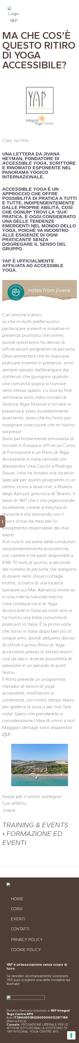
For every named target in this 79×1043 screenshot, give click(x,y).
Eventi (18, 919)
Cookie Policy (26, 949)
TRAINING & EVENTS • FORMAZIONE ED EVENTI (35, 834)
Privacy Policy (27, 939)
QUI (6, 734)
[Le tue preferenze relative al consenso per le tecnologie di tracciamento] (71, 1035)
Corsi (17, 909)
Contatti (20, 929)
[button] (66, 16)
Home (17, 898)
